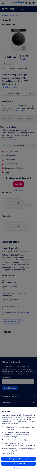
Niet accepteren (18, 464)
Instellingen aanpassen (18, 468)
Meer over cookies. (8, 453)
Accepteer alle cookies (18, 459)
